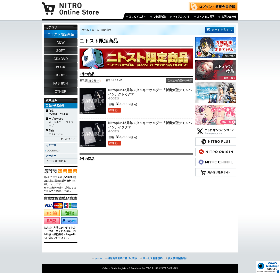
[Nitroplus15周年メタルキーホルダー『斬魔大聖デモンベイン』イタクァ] (93, 134)
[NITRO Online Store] (215, 170)
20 (116, 80)
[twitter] (215, 129)
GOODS (51, 150)
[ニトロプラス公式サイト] (215, 139)
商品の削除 (47, 110)
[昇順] (100, 80)
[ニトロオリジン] (215, 149)
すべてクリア (68, 139)
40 (120, 80)
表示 (108, 80)
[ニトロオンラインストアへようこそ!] (70, 5)
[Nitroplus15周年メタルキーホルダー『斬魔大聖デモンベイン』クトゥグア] (93, 101)
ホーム (85, 29)
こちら (47, 191)
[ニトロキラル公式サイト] (215, 160)
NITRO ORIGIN (55, 161)
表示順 (83, 80)
